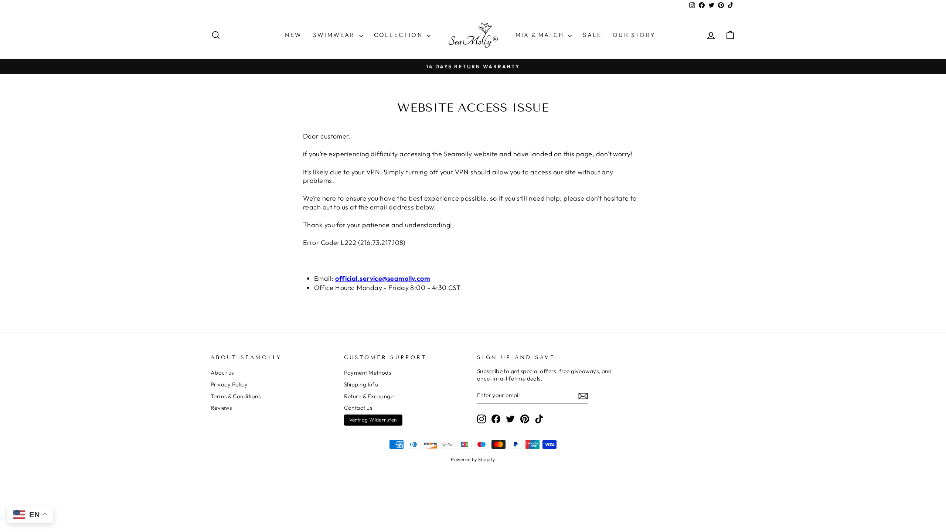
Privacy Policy (229, 384)
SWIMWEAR (335, 34)
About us (222, 372)
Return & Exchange (369, 396)
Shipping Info (361, 384)
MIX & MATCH (540, 34)
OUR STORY (634, 34)
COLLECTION (399, 34)
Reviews (221, 407)
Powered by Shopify (473, 459)
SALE (592, 34)
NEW (293, 34)
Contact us (358, 407)
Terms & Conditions (236, 396)
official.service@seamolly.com (382, 278)
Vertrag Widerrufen (373, 419)
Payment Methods (367, 372)
